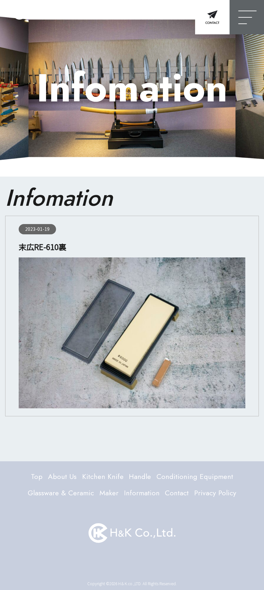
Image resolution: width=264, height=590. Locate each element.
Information (142, 493)
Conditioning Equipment (194, 476)
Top (36, 476)
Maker (108, 493)
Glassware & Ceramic (61, 493)
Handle (140, 476)
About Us (62, 476)
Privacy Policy (215, 493)
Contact (177, 493)
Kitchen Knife (103, 476)
